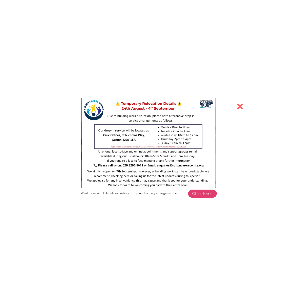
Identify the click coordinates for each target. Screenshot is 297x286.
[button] (240, 106)
